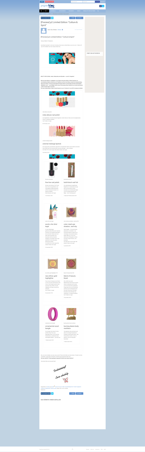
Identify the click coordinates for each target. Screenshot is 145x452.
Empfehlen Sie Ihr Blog (49, 1)
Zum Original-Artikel (78, 29)
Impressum (97, 449)
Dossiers (71, 10)
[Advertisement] (62, 414)
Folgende (79, 17)
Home (42, 1)
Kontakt (87, 449)
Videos (78, 10)
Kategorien (62, 10)
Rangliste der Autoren (89, 10)
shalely (59, 29)
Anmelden (97, 1)
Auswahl (53, 10)
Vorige (73, 17)
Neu (46, 10)
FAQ (101, 449)
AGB (105, 449)
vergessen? (103, 1)
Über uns (92, 449)
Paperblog (41, 449)
